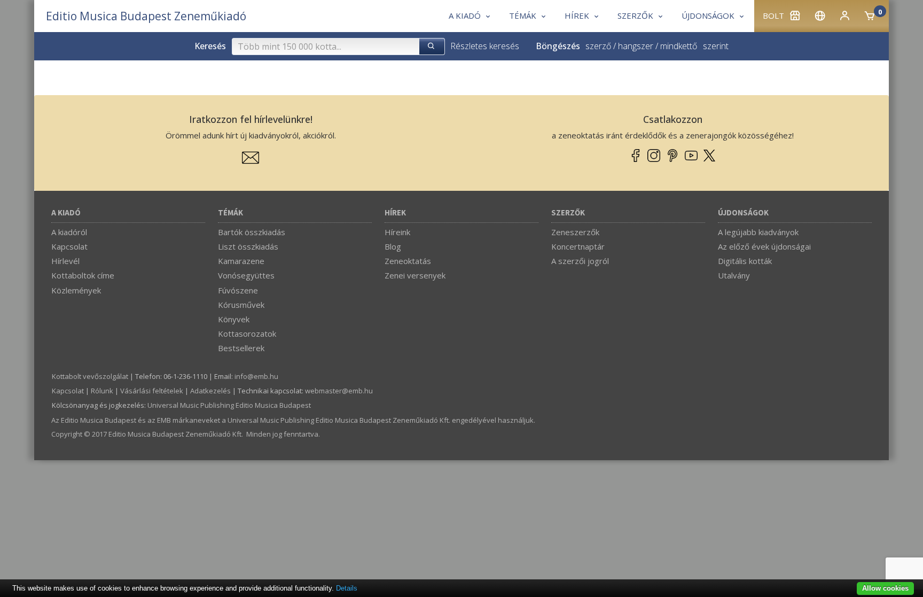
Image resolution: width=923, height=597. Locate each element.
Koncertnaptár (578, 246)
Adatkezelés (210, 391)
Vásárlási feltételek (151, 391)
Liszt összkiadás (248, 246)
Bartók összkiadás (251, 232)
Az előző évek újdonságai (764, 246)
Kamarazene (241, 260)
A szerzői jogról (580, 260)
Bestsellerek (241, 348)
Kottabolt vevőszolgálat (90, 376)
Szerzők (568, 213)
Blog (393, 246)
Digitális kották (745, 260)
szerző (598, 46)
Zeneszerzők (575, 232)
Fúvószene (238, 290)
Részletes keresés (484, 46)
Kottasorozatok (247, 333)
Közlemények (76, 290)
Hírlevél (65, 260)
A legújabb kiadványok (758, 232)
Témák (230, 213)
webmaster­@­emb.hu (339, 391)
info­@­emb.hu (256, 376)
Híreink (397, 232)
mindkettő (678, 46)
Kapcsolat (69, 246)
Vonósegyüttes (246, 275)
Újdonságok (743, 213)
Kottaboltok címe (82, 275)
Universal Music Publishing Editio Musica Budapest (229, 405)
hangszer (635, 46)
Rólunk (102, 391)
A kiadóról (69, 232)
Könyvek (233, 319)
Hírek (395, 213)
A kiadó (66, 213)
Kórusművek (241, 304)
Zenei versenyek (415, 275)
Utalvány (734, 275)
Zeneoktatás (408, 260)
